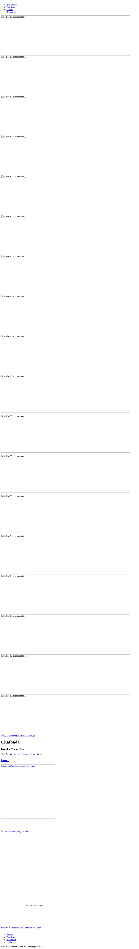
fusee (3, 928)
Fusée (5, 760)
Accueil (16, 754)
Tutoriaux (11, 7)
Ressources (11, 12)
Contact (10, 9)
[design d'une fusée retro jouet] (28, 818)
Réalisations (12, 5)
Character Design (28, 754)
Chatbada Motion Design (21, 928)
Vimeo (38, 928)
